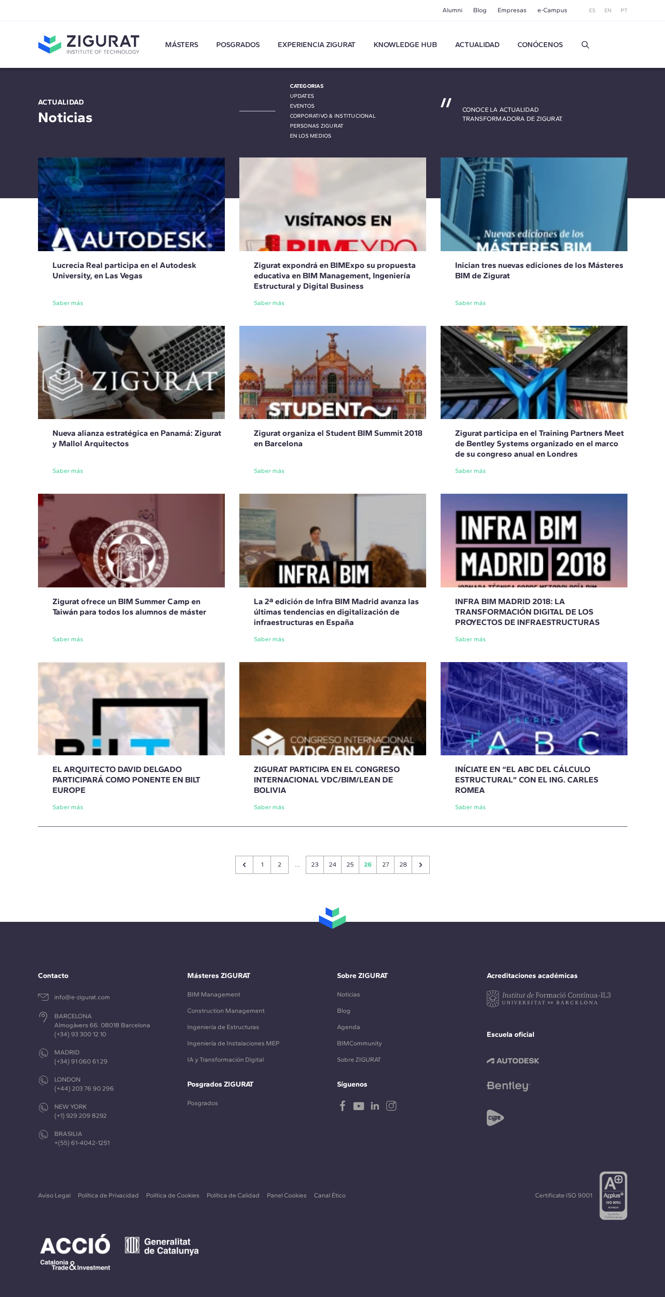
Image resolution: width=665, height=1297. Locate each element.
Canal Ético (330, 1195)
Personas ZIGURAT (317, 126)
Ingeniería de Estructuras (223, 1027)
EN (608, 10)
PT (624, 10)
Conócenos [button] (540, 44)
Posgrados (238, 44)
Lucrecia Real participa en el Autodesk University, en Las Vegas (124, 270)
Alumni (452, 10)
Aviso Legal (54, 1195)
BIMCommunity (359, 1043)
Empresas (512, 10)
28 (403, 864)
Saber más (67, 303)
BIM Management (213, 994)
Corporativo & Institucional (332, 116)
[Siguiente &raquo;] (421, 865)
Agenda (348, 1027)
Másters (181, 44)
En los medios (311, 136)
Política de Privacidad (108, 1195)
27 (385, 864)
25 (350, 864)
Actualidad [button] (477, 44)
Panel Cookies (287, 1195)
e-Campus (552, 10)
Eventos (302, 106)
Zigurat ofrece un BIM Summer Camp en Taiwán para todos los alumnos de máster (129, 606)
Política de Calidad (233, 1195)
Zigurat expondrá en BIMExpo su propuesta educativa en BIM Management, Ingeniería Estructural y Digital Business (335, 275)
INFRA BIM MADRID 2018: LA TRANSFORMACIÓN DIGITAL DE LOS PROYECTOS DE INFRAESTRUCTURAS (527, 611)
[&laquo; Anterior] (244, 865)
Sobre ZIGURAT (359, 1059)
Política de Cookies (173, 1195)
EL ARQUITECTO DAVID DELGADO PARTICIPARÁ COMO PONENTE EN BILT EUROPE (126, 779)
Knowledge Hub (405, 44)
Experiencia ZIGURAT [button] (317, 44)
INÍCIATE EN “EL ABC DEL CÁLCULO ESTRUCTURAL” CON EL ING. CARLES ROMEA (526, 779)
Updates (302, 96)
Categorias (306, 86)
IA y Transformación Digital (225, 1059)
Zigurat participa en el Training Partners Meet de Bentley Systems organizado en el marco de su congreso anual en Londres (539, 443)
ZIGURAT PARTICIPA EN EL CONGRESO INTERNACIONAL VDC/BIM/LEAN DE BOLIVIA (327, 779)
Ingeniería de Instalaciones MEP (233, 1043)
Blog (480, 10)
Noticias (348, 994)
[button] (585, 44)
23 (314, 864)
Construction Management (226, 1011)
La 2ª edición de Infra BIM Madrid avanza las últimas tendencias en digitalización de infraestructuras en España (336, 611)
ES (592, 10)
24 (333, 864)
